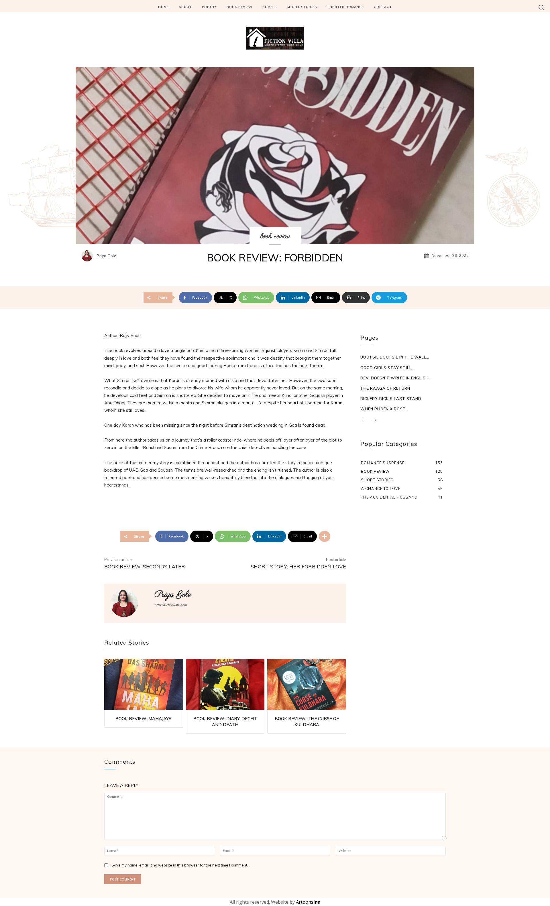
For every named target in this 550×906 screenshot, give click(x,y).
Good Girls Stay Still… (387, 367)
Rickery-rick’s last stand (390, 398)
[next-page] (374, 420)
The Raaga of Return (385, 388)
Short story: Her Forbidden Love (298, 566)
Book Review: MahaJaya (143, 718)
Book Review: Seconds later (144, 566)
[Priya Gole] (88, 255)
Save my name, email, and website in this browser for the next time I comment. (179, 865)
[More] (325, 536)
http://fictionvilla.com (171, 605)
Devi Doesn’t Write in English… (396, 378)
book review (275, 236)
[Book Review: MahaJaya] (143, 684)
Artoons (308, 902)
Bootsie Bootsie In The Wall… (394, 357)
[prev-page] (364, 420)
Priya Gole (106, 256)
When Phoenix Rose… (384, 409)
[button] (541, 7)
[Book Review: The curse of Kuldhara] (306, 684)
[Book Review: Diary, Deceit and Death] (225, 684)
